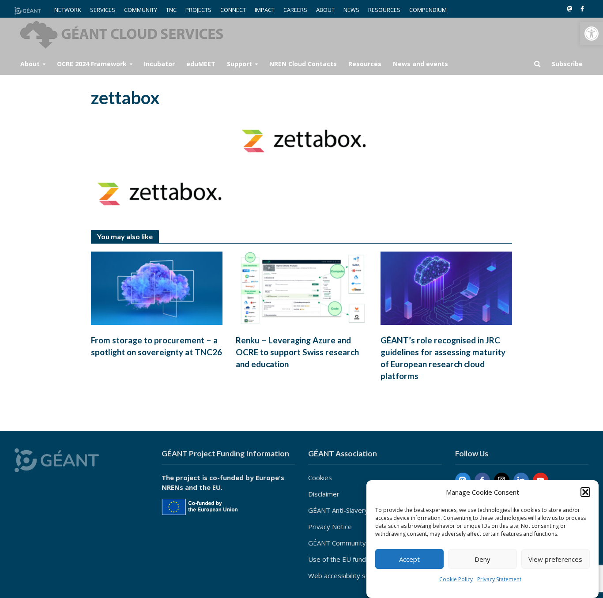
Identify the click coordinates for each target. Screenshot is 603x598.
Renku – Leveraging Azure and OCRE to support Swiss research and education (297, 352)
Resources (364, 64)
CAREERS (295, 10)
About (30, 64)
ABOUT (325, 10)
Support (239, 64)
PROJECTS (198, 10)
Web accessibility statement (351, 575)
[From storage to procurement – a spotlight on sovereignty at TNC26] (156, 287)
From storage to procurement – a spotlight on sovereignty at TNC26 (156, 346)
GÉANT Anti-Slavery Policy (348, 510)
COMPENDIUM (428, 10)
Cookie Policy (456, 579)
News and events (420, 64)
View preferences (555, 559)
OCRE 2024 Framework (92, 64)
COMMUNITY (140, 10)
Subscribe (567, 64)
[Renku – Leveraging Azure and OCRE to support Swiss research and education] (301, 287)
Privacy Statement (499, 579)
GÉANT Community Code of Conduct (363, 542)
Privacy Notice (330, 526)
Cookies (320, 477)
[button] (591, 33)
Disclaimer (323, 493)
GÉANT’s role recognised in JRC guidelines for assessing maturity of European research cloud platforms (443, 358)
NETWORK (67, 10)
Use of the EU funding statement (358, 559)
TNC (171, 10)
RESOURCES (384, 10)
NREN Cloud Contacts (303, 64)
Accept (409, 559)
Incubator (159, 64)
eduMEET (200, 64)
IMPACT (265, 10)
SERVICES (102, 10)
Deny (482, 559)
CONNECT (233, 10)
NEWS (351, 10)
